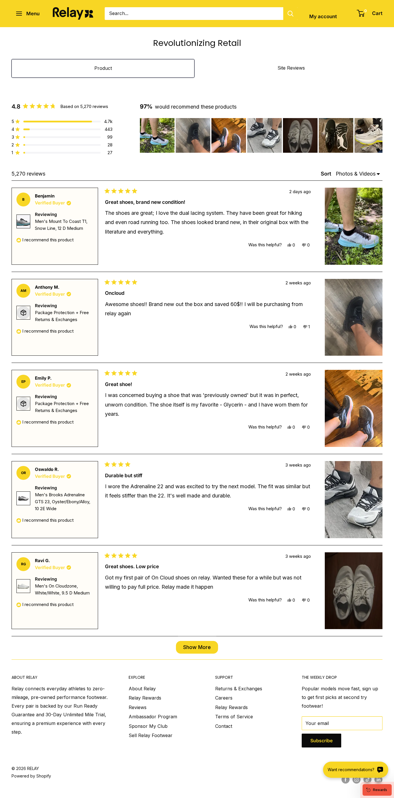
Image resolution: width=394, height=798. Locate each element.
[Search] (290, 13)
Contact (223, 726)
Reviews (138, 707)
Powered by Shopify (31, 775)
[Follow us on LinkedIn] (378, 779)
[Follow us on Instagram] (356, 779)
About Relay (142, 688)
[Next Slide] (377, 135)
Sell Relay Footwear (150, 735)
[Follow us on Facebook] (346, 779)
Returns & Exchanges (238, 688)
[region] (261, 135)
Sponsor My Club (148, 726)
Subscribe (321, 740)
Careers (223, 698)
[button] (157, 135)
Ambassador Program (153, 716)
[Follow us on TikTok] (367, 779)
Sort (326, 174)
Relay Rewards (145, 698)
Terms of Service (234, 716)
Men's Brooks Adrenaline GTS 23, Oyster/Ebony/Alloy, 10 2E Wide (62, 501)
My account (323, 16)
